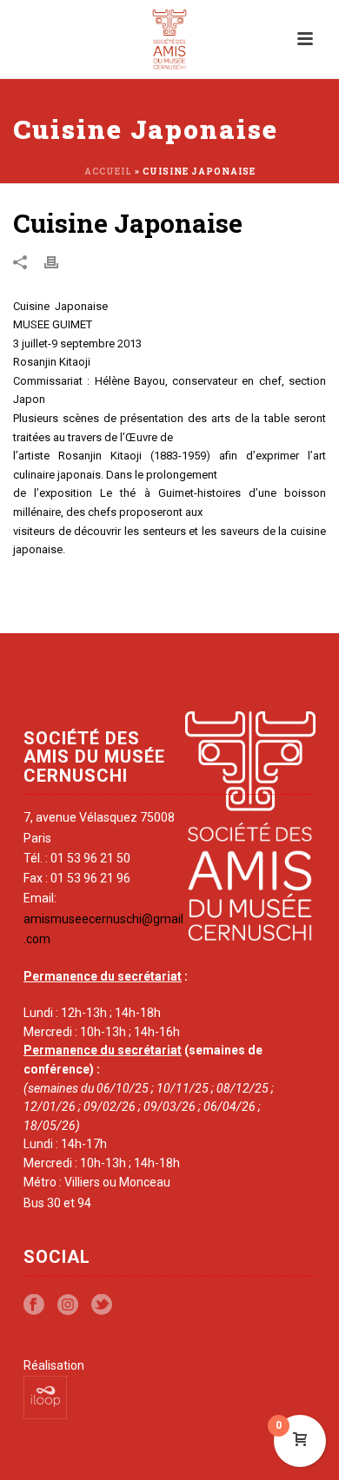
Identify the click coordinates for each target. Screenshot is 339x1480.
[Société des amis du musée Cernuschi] (170, 39)
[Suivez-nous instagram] (67, 1305)
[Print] (60, 261)
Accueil (108, 171)
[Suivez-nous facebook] (33, 1305)
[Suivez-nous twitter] (101, 1305)
